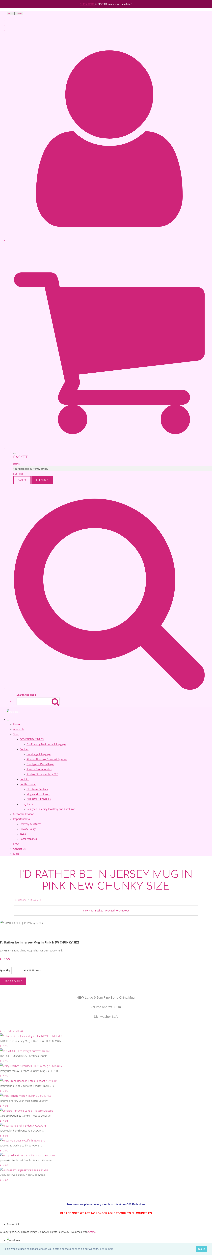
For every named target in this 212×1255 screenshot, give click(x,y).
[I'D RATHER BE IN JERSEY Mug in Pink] (5, 933)
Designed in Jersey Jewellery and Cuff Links (50, 809)
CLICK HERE (87, 4)
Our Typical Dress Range (40, 764)
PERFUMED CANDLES (38, 799)
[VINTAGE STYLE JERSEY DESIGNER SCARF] (24, 1170)
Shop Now (20, 899)
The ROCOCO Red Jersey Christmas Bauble (23, 1056)
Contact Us (19, 848)
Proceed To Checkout (117, 910)
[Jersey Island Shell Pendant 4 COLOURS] (23, 1125)
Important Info (21, 819)
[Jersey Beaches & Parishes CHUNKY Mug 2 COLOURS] (31, 1065)
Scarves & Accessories (39, 769)
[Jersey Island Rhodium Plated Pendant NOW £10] (28, 1080)
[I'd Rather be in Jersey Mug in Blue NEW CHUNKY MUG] (31, 1036)
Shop (16, 734)
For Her (24, 749)
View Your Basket (93, 910)
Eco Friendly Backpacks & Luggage (46, 744)
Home (16, 724)
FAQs (16, 843)
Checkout (42, 480)
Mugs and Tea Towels (38, 794)
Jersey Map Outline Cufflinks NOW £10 (21, 1145)
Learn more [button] (106, 1249)
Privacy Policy (28, 828)
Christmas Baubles (37, 789)
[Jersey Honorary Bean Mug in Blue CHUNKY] (25, 1095)
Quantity (5, 970)
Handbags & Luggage (38, 754)
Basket (22, 480)
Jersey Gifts (26, 804)
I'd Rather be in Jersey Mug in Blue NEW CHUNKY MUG (30, 1041)
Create (92, 1231)
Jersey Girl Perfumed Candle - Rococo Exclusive (26, 1160)
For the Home (28, 784)
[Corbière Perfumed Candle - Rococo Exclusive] (26, 1110)
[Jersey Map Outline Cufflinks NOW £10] (22, 1140)
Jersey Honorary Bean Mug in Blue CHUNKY (24, 1100)
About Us (18, 729)
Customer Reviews (23, 814)
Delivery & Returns (30, 823)
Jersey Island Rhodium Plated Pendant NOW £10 (27, 1085)
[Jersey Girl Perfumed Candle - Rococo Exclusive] (27, 1155)
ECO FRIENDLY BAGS (32, 739)
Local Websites (28, 838)
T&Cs (23, 833)
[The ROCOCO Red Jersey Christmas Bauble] (25, 1051)
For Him (24, 779)
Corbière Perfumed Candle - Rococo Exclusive (25, 1115)
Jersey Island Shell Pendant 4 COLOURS (22, 1130)
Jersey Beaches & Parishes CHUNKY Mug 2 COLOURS (29, 1070)
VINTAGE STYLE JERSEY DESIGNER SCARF (22, 1175)
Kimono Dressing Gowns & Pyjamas (46, 759)
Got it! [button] (201, 1249)
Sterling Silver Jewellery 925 (42, 774)
